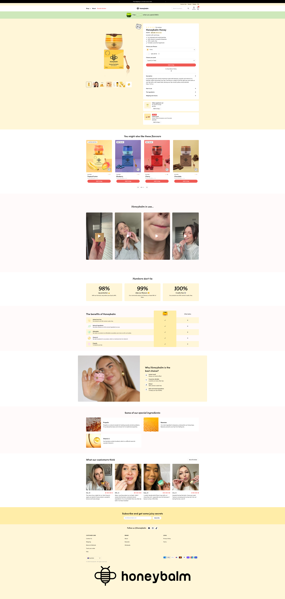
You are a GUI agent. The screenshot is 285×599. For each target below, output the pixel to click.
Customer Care (183, 4)
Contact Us (89, 538)
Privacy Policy (167, 538)
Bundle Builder (101, 8)
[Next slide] (165, 1)
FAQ (198, 4)
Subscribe (157, 518)
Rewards (189, 4)
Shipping (194, 4)
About (94, 8)
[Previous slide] (119, 1)
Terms (165, 542)
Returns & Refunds (91, 545)
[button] (89, 84)
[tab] (142, 187)
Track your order (90, 548)
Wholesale (127, 545)
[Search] (188, 8)
